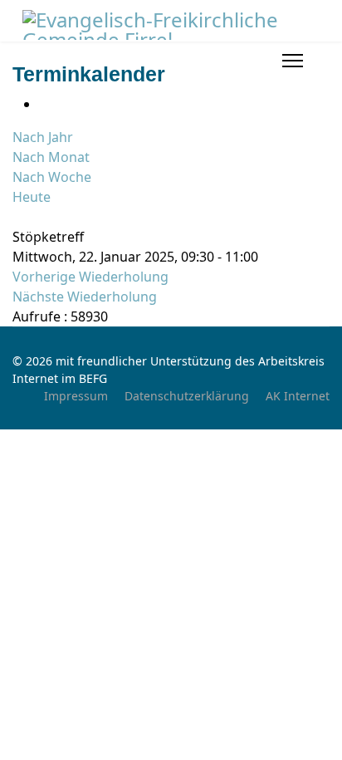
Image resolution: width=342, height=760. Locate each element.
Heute (31, 197)
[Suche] (17, 217)
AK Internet (298, 396)
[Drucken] (44, 104)
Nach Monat (51, 157)
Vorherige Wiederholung (90, 276)
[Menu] (292, 60)
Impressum (76, 396)
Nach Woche (51, 177)
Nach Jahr (42, 137)
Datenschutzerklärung (187, 396)
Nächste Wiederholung (84, 296)
